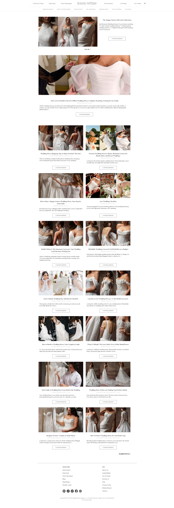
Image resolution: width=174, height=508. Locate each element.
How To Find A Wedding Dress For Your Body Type (108, 436)
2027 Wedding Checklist (108, 201)
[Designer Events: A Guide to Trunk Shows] (61, 419)
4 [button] (90, 49)
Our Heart (137, 3)
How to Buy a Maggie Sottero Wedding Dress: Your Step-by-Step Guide (61, 202)
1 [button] (85, 49)
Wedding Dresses (48, 9)
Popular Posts (78, 9)
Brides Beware (107, 488)
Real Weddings (91, 9)
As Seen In (105, 479)
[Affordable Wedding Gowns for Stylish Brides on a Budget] (68, 32)
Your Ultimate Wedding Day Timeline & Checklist (61, 299)
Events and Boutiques (64, 9)
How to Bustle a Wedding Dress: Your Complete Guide (61, 344)
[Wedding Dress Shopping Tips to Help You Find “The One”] (61, 137)
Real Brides (66, 482)
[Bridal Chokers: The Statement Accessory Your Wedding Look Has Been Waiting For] (61, 233)
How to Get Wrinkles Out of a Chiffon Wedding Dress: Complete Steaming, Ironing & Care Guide (84, 101)
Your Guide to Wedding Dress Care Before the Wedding (61, 390)
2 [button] (87, 49)
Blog (64, 479)
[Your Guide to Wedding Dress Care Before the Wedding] (61, 374)
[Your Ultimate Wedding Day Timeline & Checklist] (61, 283)
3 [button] (88, 49)
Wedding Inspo (103, 9)
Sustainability (106, 473)
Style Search (66, 470)
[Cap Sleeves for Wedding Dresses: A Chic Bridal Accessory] (108, 283)
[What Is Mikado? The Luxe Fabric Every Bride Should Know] (108, 328)
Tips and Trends (117, 9)
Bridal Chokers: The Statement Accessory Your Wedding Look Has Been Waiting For (60, 250)
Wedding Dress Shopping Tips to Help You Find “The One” (61, 153)
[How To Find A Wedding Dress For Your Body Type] (108, 419)
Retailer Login (67, 485)
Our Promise (106, 476)
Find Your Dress (38, 3)
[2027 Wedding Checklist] (108, 185)
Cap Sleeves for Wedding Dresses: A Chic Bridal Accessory (108, 299)
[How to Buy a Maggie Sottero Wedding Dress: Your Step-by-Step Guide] (61, 185)
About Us (105, 470)
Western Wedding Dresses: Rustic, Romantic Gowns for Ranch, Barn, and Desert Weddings (108, 154)
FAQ (103, 482)
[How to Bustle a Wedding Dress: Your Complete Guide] (61, 328)
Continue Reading (117, 38)
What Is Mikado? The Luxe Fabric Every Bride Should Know (108, 344)
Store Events (108, 3)
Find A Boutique (66, 3)
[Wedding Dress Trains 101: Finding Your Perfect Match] (108, 374)
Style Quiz (52, 3)
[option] (88, 33)
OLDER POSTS (124, 454)
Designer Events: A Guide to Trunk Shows (60, 436)
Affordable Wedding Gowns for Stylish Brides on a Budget (117, 21)
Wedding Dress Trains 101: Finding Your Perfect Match (108, 390)
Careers (104, 491)
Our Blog (123, 3)
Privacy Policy (106, 485)
